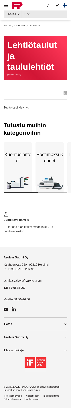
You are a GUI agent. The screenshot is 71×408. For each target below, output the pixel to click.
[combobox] (35, 14)
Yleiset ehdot (32, 396)
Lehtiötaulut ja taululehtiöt (27, 26)
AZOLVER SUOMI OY (21, 387)
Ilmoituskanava (31, 399)
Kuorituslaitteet (17, 157)
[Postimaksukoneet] (50, 184)
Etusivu (7, 26)
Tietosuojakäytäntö (13, 396)
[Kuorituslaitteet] (18, 184)
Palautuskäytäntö (12, 399)
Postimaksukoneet (49, 157)
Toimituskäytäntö (51, 396)
